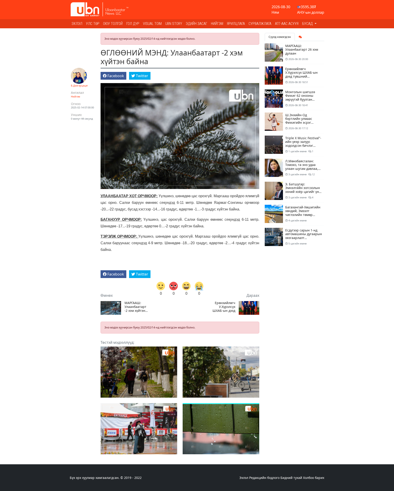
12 (313, 174)
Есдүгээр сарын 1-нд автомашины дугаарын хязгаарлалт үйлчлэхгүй (303, 236)
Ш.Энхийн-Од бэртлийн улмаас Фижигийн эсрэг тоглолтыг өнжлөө (299, 121)
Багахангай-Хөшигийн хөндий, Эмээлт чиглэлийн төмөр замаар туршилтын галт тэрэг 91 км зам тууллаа (302, 216)
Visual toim (152, 23)
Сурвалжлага (260, 23)
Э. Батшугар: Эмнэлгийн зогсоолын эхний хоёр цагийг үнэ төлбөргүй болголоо (303, 190)
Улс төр (92, 23)
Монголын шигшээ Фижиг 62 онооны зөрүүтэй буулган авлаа (300, 97)
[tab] (300, 37)
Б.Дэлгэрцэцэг (79, 85)
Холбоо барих (313, 477)
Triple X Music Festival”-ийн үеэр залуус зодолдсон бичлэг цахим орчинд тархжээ (303, 144)
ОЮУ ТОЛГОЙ (113, 23)
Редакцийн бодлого (264, 477)
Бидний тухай (291, 477)
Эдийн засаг (196, 23)
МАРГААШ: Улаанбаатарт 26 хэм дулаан (301, 50)
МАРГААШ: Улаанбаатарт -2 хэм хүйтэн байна (135, 306)
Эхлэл (77, 23)
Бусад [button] (308, 23)
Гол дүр (132, 23)
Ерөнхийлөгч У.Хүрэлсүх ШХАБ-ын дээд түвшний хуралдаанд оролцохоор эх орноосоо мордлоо (224, 306)
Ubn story (173, 23)
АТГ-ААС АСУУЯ (286, 23)
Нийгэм (217, 23)
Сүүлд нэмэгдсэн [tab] (280, 37)
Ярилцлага (236, 23)
